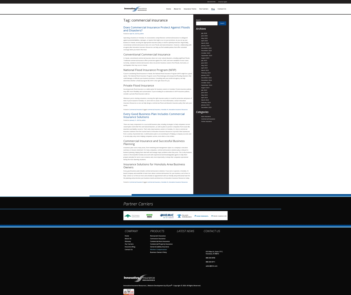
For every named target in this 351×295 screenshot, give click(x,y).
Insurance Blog (130, 247)
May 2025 (204, 65)
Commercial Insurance (136, 109)
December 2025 (206, 48)
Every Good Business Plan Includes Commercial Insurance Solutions (154, 115)
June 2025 (204, 63)
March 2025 (205, 70)
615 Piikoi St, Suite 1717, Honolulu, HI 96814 (214, 253)
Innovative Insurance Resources (178, 109)
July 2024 (204, 90)
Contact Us (222, 9)
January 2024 (205, 105)
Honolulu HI (164, 109)
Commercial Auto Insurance (160, 241)
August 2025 (205, 58)
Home (168, 9)
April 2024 (204, 97)
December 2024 (206, 78)
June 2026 (204, 36)
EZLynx (168, 286)
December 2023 (206, 107)
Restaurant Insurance (158, 236)
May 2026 (204, 38)
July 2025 (204, 60)
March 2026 (205, 43)
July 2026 (204, 33)
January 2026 (205, 45)
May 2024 (204, 95)
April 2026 (204, 41)
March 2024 (205, 100)
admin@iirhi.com (211, 266)
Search (198, 20)
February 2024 (206, 102)
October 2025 (205, 53)
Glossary (128, 241)
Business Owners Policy (158, 252)
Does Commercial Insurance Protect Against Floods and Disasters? (156, 28)
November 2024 (206, 80)
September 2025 (206, 55)
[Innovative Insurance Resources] (135, 9)
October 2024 (205, 83)
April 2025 (204, 68)
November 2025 (206, 50)
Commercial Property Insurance (161, 244)
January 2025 (205, 75)
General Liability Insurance (159, 247)
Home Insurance (206, 121)
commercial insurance (153, 109)
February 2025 (206, 73)
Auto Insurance (206, 116)
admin (142, 34)
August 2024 (205, 88)
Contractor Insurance (157, 239)
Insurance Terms (190, 9)
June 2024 (204, 92)
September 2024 (206, 85)
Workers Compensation (158, 250)
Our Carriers (203, 9)
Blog (213, 9)
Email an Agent (222, 2)
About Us (177, 9)
